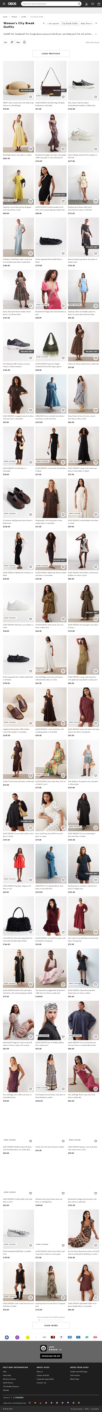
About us (40, 1371)
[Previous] (44, 23)
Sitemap (6, 1390)
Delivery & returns (9, 1379)
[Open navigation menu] (4, 3)
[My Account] (86, 3)
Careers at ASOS (43, 1375)
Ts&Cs (87, 1409)
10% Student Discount (11, 1386)
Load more (51, 1325)
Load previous (51, 53)
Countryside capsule (50, 23)
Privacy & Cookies (76, 1409)
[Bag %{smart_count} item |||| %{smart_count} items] (99, 3)
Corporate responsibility (45, 1379)
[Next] (96, 23)
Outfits (23, 17)
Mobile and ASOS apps (78, 1371)
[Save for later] (30, 97)
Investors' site (41, 1383)
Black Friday (74, 1379)
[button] (30, 1403)
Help (4, 1371)
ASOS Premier (8, 1383)
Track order (7, 1375)
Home (5, 17)
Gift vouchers (75, 1375)
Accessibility (95, 1409)
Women (14, 17)
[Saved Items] (93, 3)
